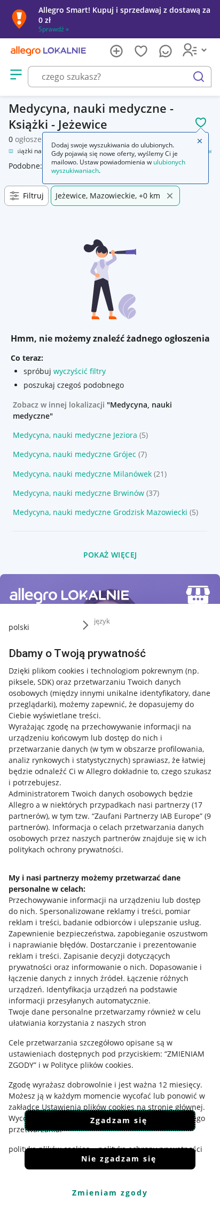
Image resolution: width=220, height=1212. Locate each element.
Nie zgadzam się (118, 1158)
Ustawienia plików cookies (88, 1107)
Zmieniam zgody (110, 1193)
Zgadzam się (118, 1120)
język (102, 621)
